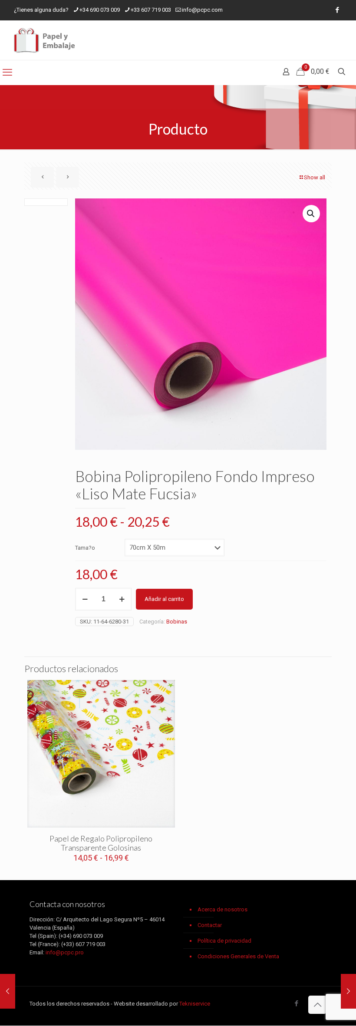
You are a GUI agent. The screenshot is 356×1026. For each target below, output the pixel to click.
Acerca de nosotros (222, 909)
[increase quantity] (121, 599)
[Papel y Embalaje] (45, 40)
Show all (314, 177)
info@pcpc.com (202, 10)
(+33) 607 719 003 (83, 944)
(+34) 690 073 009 (81, 936)
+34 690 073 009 (99, 10)
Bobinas (176, 621)
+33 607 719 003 (151, 10)
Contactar (210, 925)
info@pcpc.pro (65, 952)
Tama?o (85, 547)
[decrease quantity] (84, 599)
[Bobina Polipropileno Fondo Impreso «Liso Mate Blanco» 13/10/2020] (7, 991)
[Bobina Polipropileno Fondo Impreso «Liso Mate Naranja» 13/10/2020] (348, 991)
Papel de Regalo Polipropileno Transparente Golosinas (100, 843)
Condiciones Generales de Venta (238, 956)
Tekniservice (194, 1003)
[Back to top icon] (317, 1005)
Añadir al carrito (164, 599)
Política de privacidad (224, 940)
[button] (311, 213)
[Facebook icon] (337, 10)
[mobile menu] (7, 72)
